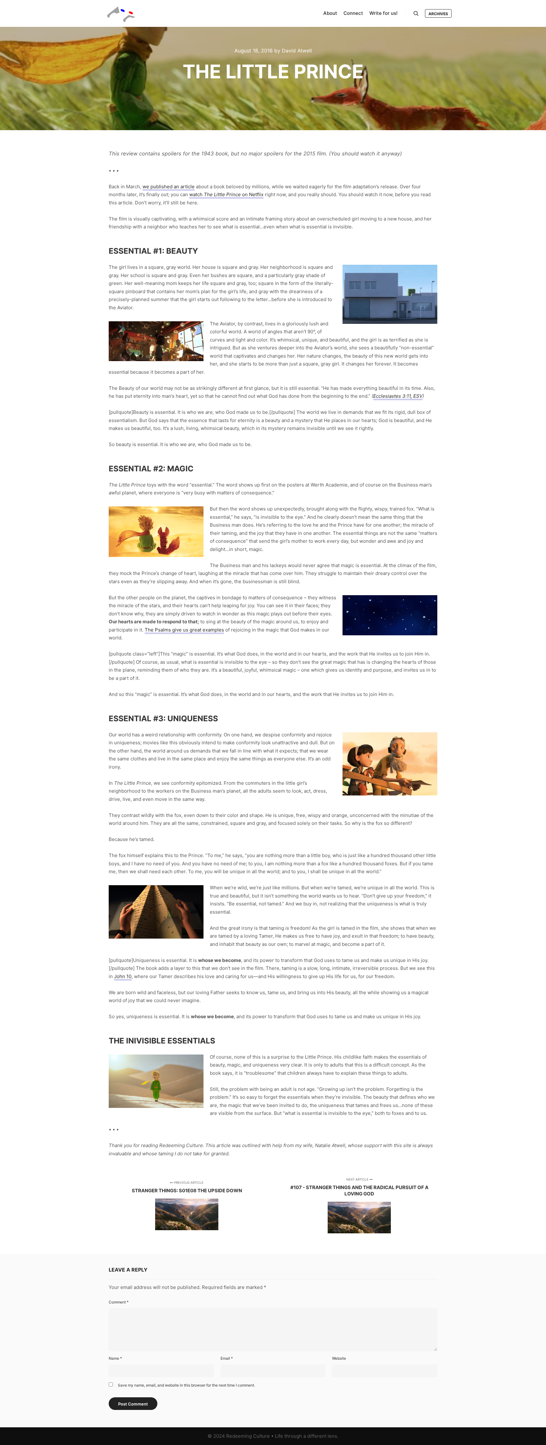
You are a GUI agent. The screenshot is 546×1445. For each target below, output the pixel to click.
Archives (438, 13)
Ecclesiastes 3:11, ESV (397, 396)
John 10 (122, 976)
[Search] (416, 13)
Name (115, 1358)
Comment (119, 1302)
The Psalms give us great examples (184, 630)
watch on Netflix (226, 194)
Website (339, 1358)
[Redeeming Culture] (121, 13)
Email (227, 1358)
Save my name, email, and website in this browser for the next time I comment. (186, 1385)
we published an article (169, 187)
